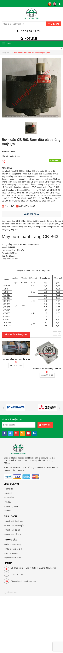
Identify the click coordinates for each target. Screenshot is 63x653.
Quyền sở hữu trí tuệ (13, 557)
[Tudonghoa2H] (31, 14)
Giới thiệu (9, 493)
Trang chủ (5, 52)
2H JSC (9, 206)
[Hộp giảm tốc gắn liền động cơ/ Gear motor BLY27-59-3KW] (16, 348)
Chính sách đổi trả (12, 530)
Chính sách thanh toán (14, 521)
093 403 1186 (27, 206)
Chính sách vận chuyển (14, 525)
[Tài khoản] (59, 4)
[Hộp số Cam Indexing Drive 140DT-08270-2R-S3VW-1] (47, 353)
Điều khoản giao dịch (13, 549)
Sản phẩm (9, 497)
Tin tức (8, 502)
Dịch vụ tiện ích (11, 553)
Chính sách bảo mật (13, 534)
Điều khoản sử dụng (13, 544)
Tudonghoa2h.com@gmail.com (23, 581)
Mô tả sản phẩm (31, 214)
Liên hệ (8, 510)
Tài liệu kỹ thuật (11, 506)
